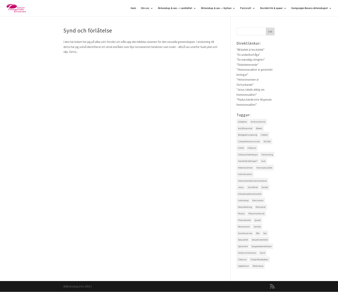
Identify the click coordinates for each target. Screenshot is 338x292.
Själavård (243, 246)
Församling (267, 154)
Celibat (264, 134)
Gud (263, 161)
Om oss (145, 8)
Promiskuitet (244, 220)
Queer (257, 220)
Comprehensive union (249, 141)
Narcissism (257, 200)
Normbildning (245, 206)
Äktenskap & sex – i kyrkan (216, 8)
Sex (265, 233)
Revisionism (244, 226)
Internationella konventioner (252, 180)
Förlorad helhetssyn (248, 154)
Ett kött (267, 141)
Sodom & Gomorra (247, 252)
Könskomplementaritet (249, 193)
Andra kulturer (258, 121)
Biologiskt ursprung (247, 134)
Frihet (241, 147)
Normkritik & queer (271, 8)
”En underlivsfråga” (248, 55)
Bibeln (259, 128)
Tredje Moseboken (259, 259)
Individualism (245, 174)
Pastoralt (245, 8)
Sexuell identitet (260, 239)
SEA (258, 233)
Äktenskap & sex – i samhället (175, 8)
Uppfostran (243, 265)
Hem (133, 8)
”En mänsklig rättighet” (250, 59)
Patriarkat (261, 206)
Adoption (242, 121)
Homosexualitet (264, 167)
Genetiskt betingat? (247, 161)
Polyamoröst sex (256, 213)
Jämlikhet (252, 187)
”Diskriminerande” (247, 65)
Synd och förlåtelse (87, 30)
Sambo (257, 226)
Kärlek (265, 187)
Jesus (241, 187)
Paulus (241, 213)
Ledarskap (243, 200)
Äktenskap (258, 265)
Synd (262, 252)
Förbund (252, 147)
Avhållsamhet (245, 128)
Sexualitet (243, 239)
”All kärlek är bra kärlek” (250, 49)
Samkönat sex (245, 233)
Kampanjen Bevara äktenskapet (309, 8)
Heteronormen (245, 167)
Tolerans (242, 259)
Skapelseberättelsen (262, 246)
